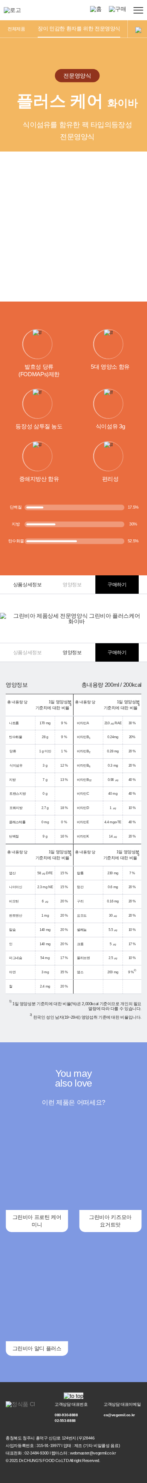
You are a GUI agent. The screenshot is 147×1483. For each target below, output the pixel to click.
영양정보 (72, 584)
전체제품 (16, 29)
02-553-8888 (65, 1420)
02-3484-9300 (36, 1453)
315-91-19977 (49, 1445)
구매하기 (117, 584)
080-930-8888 (66, 1415)
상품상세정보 (27, 584)
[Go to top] (73, 1396)
